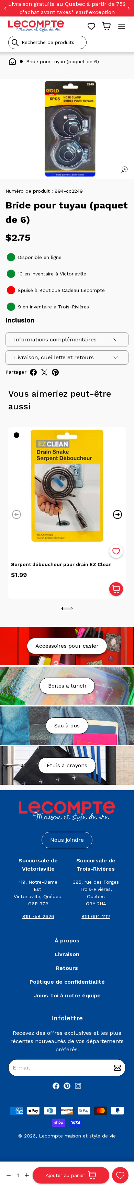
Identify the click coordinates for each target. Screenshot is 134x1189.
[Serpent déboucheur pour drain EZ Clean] (67, 486)
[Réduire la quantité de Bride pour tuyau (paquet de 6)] (8, 1175)
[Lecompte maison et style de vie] (36, 26)
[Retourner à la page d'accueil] (67, 811)
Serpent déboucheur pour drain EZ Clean (61, 564)
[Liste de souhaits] (91, 26)
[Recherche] (15, 42)
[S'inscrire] (117, 1068)
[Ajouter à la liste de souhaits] (116, 551)
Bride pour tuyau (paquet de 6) (62, 61)
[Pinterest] (67, 1086)
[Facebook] (56, 1086)
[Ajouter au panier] (116, 589)
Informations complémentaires (55, 339)
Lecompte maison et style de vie (77, 1136)
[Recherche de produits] (67, 42)
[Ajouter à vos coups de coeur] (120, 1175)
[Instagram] (78, 1086)
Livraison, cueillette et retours (54, 357)
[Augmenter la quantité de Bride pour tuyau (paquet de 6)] (27, 1175)
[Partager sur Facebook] (33, 372)
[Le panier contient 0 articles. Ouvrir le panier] (106, 26)
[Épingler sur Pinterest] (55, 372)
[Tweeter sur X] (44, 372)
